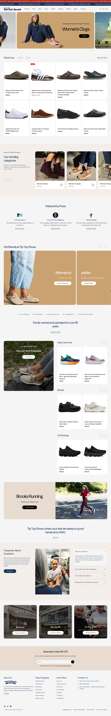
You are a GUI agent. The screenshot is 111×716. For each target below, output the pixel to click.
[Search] (100, 8)
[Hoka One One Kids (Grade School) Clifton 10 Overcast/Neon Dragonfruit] (95, 359)
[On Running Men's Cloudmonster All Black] (69, 452)
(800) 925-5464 (84, 684)
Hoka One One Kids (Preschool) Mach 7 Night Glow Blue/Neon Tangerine (68, 376)
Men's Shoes (38, 684)
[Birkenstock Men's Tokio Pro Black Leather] (94, 75)
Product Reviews (61, 684)
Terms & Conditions (101, 709)
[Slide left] (5, 179)
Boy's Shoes (38, 689)
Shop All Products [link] (55, 332)
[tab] (9, 57)
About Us (59, 681)
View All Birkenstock (62, 283)
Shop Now (37, 30)
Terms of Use (59, 665)
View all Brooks (29, 507)
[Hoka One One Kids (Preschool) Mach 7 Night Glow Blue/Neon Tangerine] (69, 359)
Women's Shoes (39, 681)
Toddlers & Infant (40, 692)
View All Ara (28, 357)
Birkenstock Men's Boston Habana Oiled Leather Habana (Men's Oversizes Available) (67, 93)
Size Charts (60, 687)
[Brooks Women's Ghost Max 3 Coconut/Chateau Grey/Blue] (95, 406)
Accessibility (60, 698)
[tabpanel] (55, 99)
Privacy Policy (91, 709)
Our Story (6, 693)
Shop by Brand (39, 695)
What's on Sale (39, 698)
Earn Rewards (60, 689)
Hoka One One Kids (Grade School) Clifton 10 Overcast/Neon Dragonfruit (94, 376)
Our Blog (59, 692)
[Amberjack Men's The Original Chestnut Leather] (42, 113)
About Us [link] (55, 537)
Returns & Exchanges (79, 709)
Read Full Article (55, 228)
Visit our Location (55, 633)
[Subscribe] (72, 661)
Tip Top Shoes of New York (15, 709)
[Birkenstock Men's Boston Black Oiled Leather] (94, 113)
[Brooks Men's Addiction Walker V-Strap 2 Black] (69, 406)
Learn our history (20, 633)
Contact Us (10, 571)
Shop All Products (102, 57)
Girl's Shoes (38, 687)
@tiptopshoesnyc (91, 633)
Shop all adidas (88, 283)
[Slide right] (10, 179)
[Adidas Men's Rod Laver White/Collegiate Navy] (16, 113)
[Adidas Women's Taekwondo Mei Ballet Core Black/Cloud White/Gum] (42, 75)
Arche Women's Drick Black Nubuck (68, 129)
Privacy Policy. (67, 665)
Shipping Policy (67, 709)
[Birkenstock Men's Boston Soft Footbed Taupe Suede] (16, 75)
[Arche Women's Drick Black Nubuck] (68, 113)
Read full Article (19, 228)
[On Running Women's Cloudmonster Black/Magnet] (95, 452)
